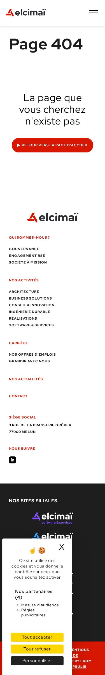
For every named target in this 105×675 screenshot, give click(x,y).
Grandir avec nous (29, 361)
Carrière (18, 343)
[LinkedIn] (12, 459)
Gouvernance (24, 249)
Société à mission (28, 262)
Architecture (24, 291)
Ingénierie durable (29, 312)
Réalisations (23, 318)
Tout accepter (37, 637)
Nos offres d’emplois (32, 354)
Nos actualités (26, 379)
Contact (18, 396)
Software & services (31, 325)
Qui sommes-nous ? (29, 237)
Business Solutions (30, 298)
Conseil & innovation (32, 305)
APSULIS (78, 666)
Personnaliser (37, 661)
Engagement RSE (27, 255)
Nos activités (24, 280)
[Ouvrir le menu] (93, 12)
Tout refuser (37, 649)
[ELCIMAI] (26, 13)
